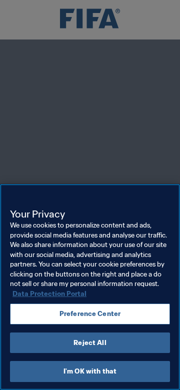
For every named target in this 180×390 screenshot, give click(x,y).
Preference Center (90, 314)
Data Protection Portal (49, 294)
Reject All (90, 342)
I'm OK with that (90, 371)
